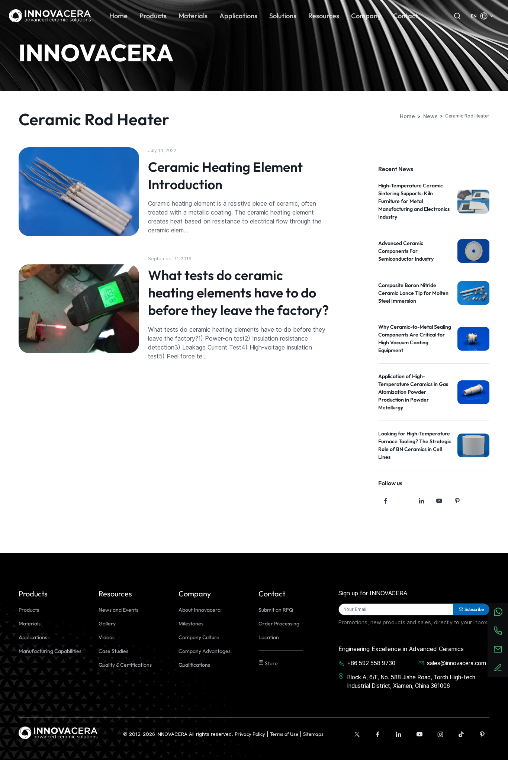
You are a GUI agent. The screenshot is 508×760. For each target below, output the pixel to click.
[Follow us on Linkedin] (421, 500)
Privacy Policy (250, 734)
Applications (33, 637)
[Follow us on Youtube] (439, 500)
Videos (107, 637)
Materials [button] (193, 16)
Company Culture (199, 637)
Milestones (191, 623)
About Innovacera (200, 609)
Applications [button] (238, 16)
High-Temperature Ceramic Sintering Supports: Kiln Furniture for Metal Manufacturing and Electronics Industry (414, 201)
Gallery (107, 623)
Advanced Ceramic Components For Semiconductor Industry (406, 251)
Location (268, 637)
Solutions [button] (282, 16)
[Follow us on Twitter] (403, 500)
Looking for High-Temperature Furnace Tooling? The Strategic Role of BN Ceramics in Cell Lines (414, 445)
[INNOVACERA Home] (58, 732)
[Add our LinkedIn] (398, 734)
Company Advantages (205, 651)
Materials (30, 623)
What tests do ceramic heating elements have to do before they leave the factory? (238, 292)
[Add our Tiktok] (461, 734)
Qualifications (194, 664)
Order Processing (278, 623)
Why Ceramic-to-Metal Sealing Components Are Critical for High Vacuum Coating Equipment (414, 338)
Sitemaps (313, 734)
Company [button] (366, 16)
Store (271, 663)
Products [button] (153, 16)
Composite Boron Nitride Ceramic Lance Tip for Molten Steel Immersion (413, 293)
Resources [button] (323, 16)
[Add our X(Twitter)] (357, 734)
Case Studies (113, 651)
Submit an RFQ (275, 609)
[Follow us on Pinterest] (457, 500)
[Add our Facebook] (377, 734)
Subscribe (474, 609)
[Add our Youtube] (419, 734)
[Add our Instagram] (440, 734)
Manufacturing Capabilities (50, 651)
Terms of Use (284, 734)
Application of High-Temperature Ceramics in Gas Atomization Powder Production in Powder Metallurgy (413, 392)
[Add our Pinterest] (482, 734)
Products (29, 609)
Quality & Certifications (125, 664)
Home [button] (118, 16)
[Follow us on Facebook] (385, 500)
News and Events (118, 609)
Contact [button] (405, 16)
